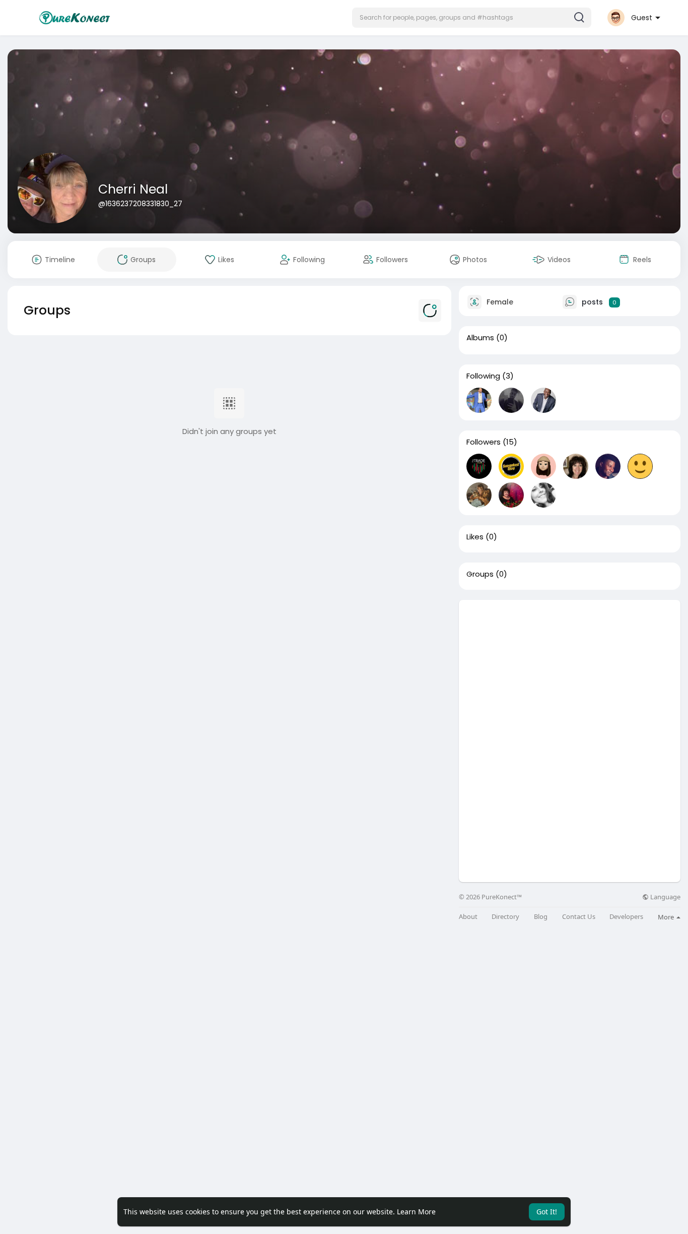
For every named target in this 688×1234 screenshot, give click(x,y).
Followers (483, 442)
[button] (471, 18)
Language (664, 897)
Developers (626, 916)
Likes (475, 537)
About (468, 916)
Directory (505, 916)
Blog (540, 916)
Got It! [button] (546, 1211)
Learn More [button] (416, 1211)
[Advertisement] (569, 670)
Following (483, 376)
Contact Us (578, 916)
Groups (480, 574)
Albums (480, 338)
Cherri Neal (133, 189)
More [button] (666, 916)
